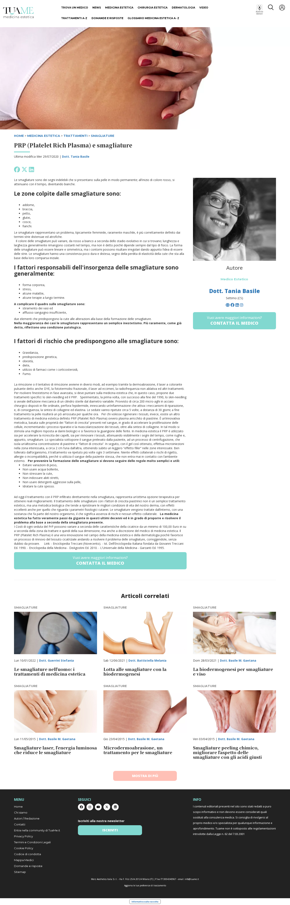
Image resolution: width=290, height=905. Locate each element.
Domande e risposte (107, 18)
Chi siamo (20, 812)
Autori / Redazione (26, 818)
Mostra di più (145, 775)
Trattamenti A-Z (74, 18)
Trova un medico (74, 7)
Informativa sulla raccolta (145, 901)
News (96, 7)
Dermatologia (183, 7)
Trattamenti (75, 136)
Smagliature (102, 136)
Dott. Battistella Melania (147, 660)
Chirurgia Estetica (153, 7)
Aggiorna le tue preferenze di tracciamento (145, 885)
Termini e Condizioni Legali (32, 842)
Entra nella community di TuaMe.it (37, 830)
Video (203, 7)
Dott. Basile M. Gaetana (238, 660)
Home (18, 806)
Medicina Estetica (119, 7)
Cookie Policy (23, 848)
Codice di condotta (27, 854)
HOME (19, 136)
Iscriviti (110, 830)
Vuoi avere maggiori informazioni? (100, 560)
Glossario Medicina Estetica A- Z (153, 18)
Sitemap (20, 872)
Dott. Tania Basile (75, 156)
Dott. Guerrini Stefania (56, 660)
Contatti (19, 824)
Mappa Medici (24, 860)
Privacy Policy (23, 836)
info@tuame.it (192, 879)
